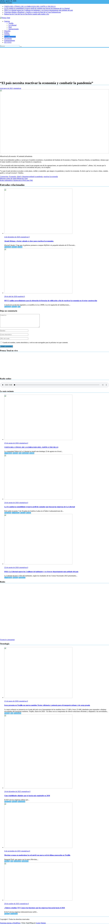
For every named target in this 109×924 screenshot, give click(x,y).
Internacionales (14, 29)
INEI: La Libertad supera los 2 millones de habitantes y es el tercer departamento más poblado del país (38, 10)
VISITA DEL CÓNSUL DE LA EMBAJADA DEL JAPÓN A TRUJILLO (30, 6)
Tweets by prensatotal (7, 640)
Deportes (7, 31)
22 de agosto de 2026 (11, 567)
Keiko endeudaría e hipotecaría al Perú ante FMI (16, 180)
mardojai (21, 296)
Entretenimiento (9, 40)
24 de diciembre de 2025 (12, 791)
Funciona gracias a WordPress (10, 923)
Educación (7, 513)
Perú (10, 27)
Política (6, 33)
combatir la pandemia (35, 176)
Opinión (7, 35)
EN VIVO (7, 42)
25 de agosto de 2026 (11, 443)
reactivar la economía (51, 176)
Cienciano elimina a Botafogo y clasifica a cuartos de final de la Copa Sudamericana (32, 12)
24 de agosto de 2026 (11, 503)
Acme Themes (41, 923)
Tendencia (25, 453)
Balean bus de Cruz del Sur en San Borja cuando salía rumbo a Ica (26, 14)
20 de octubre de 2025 (12, 904)
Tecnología (8, 38)
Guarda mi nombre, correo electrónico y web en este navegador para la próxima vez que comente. (35, 342)
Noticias (7, 21)
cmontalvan (17, 88)
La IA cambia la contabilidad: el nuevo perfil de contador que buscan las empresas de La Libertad (37, 8)
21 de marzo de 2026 (11, 701)
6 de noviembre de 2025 (12, 851)
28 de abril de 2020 (11, 296)
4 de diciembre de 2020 (12, 237)
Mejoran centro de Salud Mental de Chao (14, 178)
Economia (12, 176)
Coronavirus (4, 176)
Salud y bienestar (10, 37)
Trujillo (11, 23)
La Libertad (12, 25)
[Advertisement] (54, 64)
